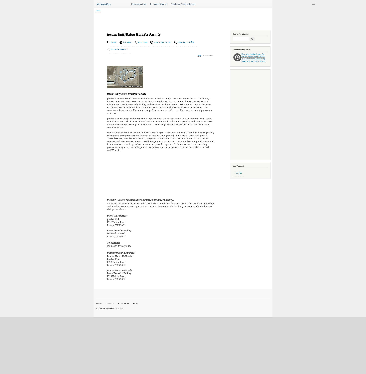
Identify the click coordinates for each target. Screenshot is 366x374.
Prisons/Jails (139, 4)
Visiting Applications (183, 4)
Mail (113, 42)
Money (127, 42)
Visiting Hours (162, 42)
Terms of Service (123, 303)
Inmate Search (158, 4)
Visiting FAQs (186, 42)
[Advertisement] (181, 20)
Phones (142, 42)
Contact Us (110, 303)
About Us (99, 303)
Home (98, 10)
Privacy (135, 303)
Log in (199, 55)
